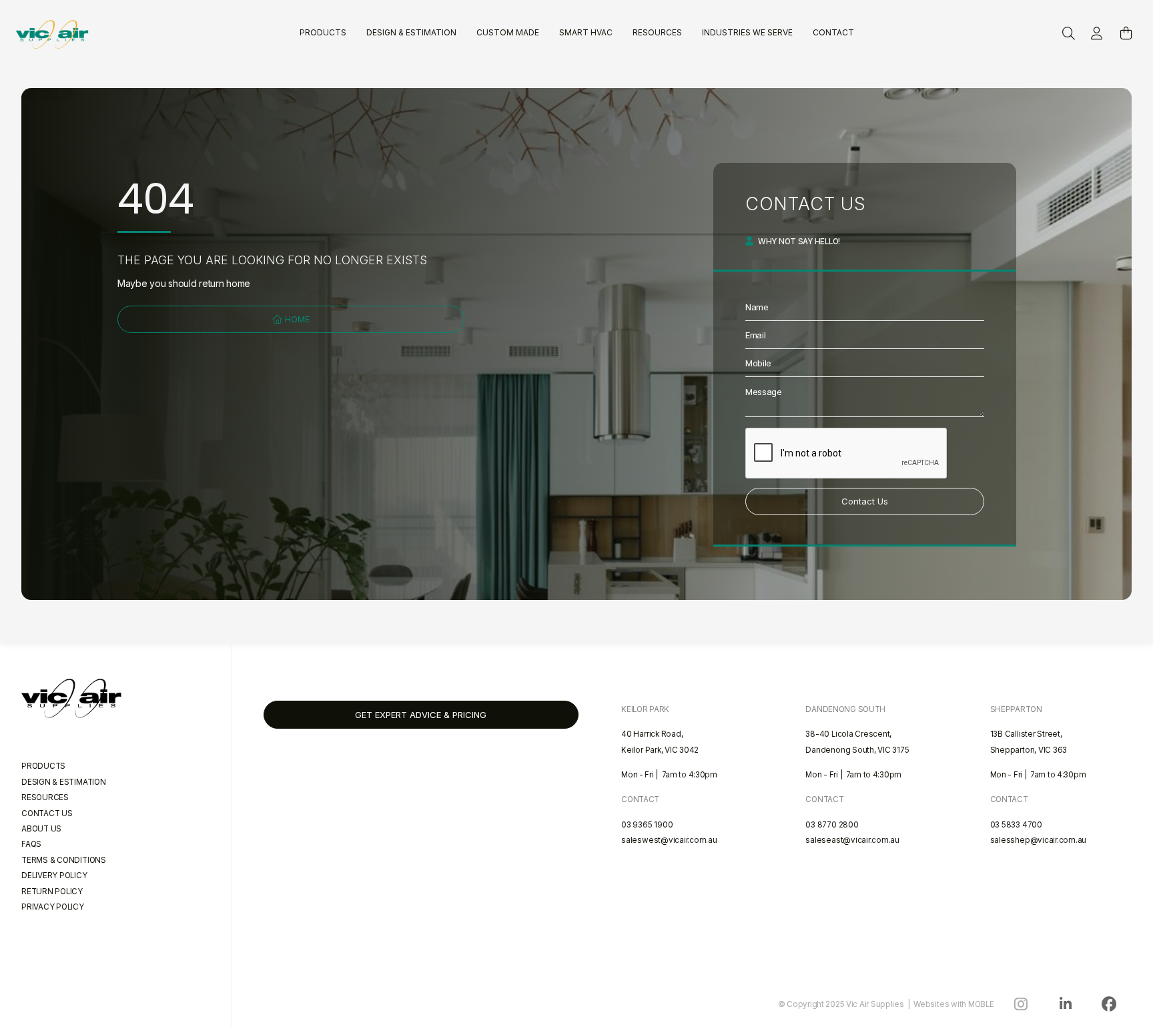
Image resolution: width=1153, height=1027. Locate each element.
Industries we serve (747, 32)
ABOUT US (41, 828)
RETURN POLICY (52, 891)
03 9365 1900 (647, 824)
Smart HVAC (586, 32)
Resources (657, 32)
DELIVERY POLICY (54, 875)
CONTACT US (47, 813)
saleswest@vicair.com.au (669, 840)
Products (323, 32)
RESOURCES (45, 797)
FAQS (31, 844)
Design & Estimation (411, 32)
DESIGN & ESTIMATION (63, 782)
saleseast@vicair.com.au (852, 840)
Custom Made (507, 32)
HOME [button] (296, 319)
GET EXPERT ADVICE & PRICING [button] (420, 714)
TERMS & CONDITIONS (63, 860)
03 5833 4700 (1016, 824)
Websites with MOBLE (953, 1004)
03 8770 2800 (831, 824)
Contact (833, 32)
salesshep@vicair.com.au (1038, 840)
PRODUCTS (43, 766)
